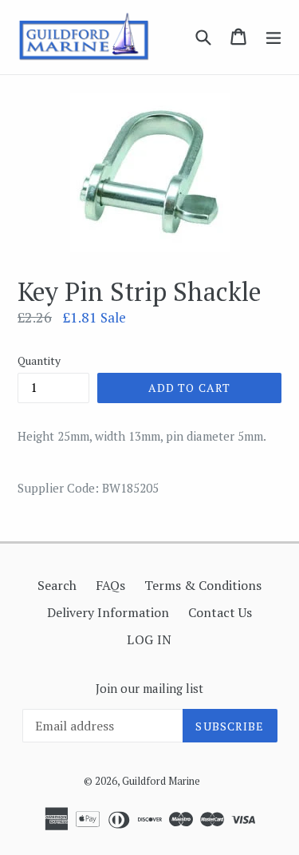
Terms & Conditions (203, 585)
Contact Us (220, 612)
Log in (149, 639)
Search (57, 585)
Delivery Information (108, 612)
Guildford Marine (161, 781)
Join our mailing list (149, 688)
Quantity (39, 360)
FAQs (110, 585)
